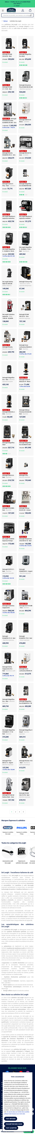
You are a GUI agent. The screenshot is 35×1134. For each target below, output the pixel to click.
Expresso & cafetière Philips (21, 833)
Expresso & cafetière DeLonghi (8, 833)
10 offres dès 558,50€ (8, 612)
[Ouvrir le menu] (2, 10)
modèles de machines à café (16, 948)
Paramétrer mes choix (14, 1124)
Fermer (17, 6)
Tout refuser (10, 1118)
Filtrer (28, 1131)
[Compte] (22, 10)
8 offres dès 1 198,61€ (8, 127)
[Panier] (30, 10)
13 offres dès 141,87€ (25, 545)
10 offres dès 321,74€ (8, 256)
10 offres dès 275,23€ (25, 354)
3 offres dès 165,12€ (8, 578)
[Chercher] (31, 15)
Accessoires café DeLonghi (8, 862)
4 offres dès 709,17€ (8, 675)
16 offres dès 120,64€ (8, 769)
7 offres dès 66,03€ (24, 386)
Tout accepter (11, 1128)
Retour (6, 21)
